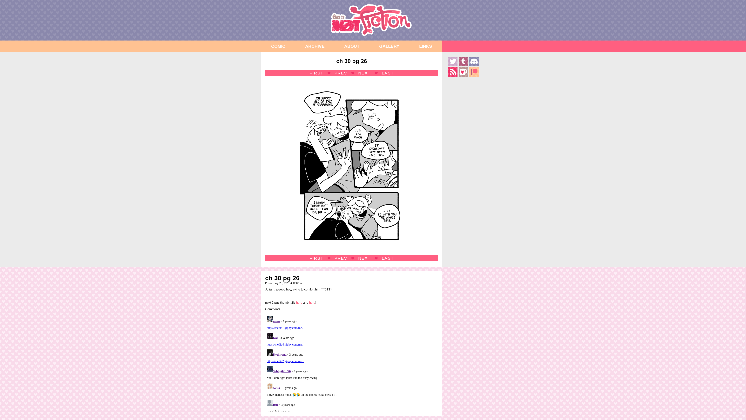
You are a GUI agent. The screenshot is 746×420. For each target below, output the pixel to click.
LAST (388, 73)
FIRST (316, 73)
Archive (315, 46)
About (351, 46)
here (299, 302)
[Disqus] (351, 363)
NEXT (364, 73)
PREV (341, 73)
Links (425, 46)
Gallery (389, 46)
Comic (278, 46)
